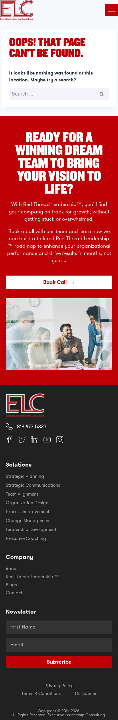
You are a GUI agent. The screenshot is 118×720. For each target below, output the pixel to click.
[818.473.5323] (9, 426)
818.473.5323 (31, 426)
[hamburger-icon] (111, 10)
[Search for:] (59, 93)
